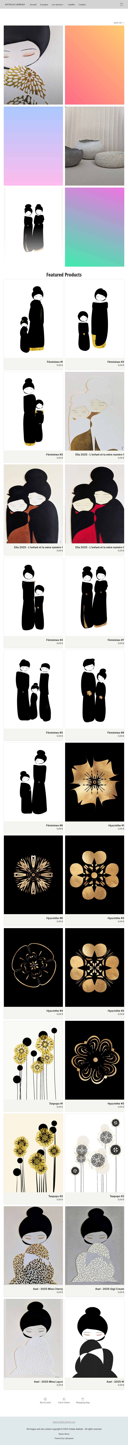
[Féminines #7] (94, 596)
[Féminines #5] (33, 689)
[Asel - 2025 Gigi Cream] (94, 1245)
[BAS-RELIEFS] (33, 65)
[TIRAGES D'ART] (33, 227)
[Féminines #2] (94, 318)
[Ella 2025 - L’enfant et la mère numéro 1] (94, 411)
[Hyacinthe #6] (33, 874)
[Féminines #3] (33, 411)
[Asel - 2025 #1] (94, 1338)
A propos (44, 4)
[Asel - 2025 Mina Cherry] (33, 1245)
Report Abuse (64, 1434)
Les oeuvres (57, 4)
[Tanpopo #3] (33, 1153)
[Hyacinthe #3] (94, 874)
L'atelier (71, 4)
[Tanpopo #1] (33, 1060)
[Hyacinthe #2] (94, 967)
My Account (45, 1402)
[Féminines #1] (33, 318)
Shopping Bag (83, 1402)
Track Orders (64, 1402)
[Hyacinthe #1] (94, 782)
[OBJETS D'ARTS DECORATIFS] (94, 146)
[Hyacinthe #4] (33, 967)
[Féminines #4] (33, 596)
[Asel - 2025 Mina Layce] (33, 1338)
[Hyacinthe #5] (94, 1060)
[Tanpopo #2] (94, 1153)
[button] (15, 4)
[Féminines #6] (33, 782)
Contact (82, 4)
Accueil (33, 4)
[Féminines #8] (94, 689)
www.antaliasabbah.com (64, 1422)
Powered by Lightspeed (64, 1438)
